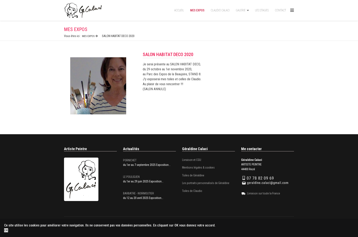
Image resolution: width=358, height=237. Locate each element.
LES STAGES (262, 10)
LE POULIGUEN (131, 176)
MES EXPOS (197, 10)
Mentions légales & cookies (198, 167)
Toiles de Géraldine (193, 175)
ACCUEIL (179, 10)
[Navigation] (292, 10)
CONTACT (280, 10)
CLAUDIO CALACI (220, 10)
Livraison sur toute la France (263, 193)
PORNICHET (130, 160)
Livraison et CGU (191, 160)
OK (6, 230)
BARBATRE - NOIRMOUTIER (138, 193)
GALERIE (241, 10)
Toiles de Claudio (192, 191)
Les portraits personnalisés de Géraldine (205, 183)
